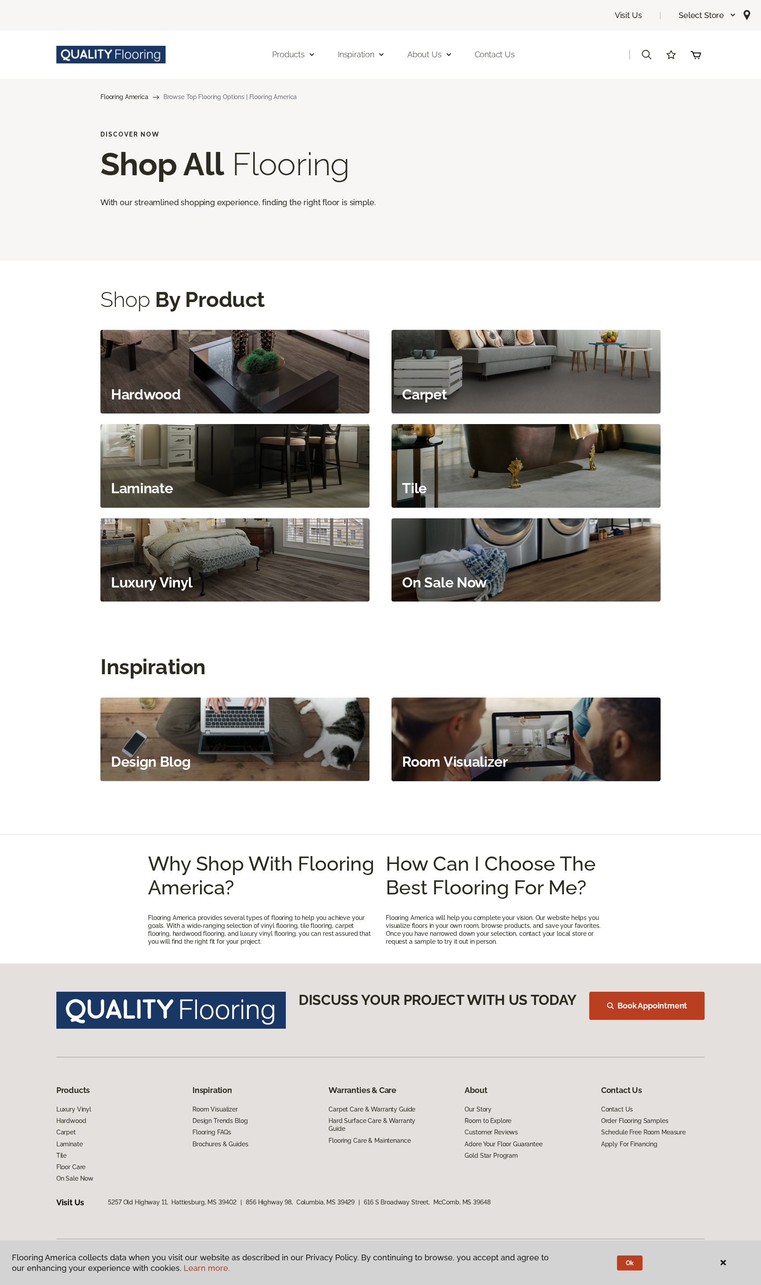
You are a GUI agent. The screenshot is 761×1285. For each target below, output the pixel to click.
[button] (707, 15)
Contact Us (495, 54)
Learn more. (207, 1268)
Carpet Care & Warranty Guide (372, 1109)
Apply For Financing (629, 1144)
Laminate (69, 1144)
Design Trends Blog (220, 1120)
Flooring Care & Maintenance (369, 1140)
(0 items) (696, 54)
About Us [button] (424, 54)
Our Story (478, 1109)
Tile (61, 1155)
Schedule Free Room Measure (643, 1132)
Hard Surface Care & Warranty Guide (372, 1124)
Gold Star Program (491, 1155)
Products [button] (288, 54)
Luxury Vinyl (73, 1109)
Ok (630, 1263)
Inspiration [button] (356, 54)
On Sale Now (74, 1178)
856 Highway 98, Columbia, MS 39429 (300, 1202)
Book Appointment (652, 1005)
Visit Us (628, 15)
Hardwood (71, 1120)
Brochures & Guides (220, 1144)
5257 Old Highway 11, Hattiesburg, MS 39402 (172, 1202)
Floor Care (71, 1167)
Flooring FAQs (211, 1132)
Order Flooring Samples (635, 1120)
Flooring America (124, 96)
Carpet (66, 1132)
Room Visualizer (215, 1109)
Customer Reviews (491, 1132)
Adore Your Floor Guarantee (503, 1144)
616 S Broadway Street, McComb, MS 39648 (427, 1202)
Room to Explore (488, 1120)
